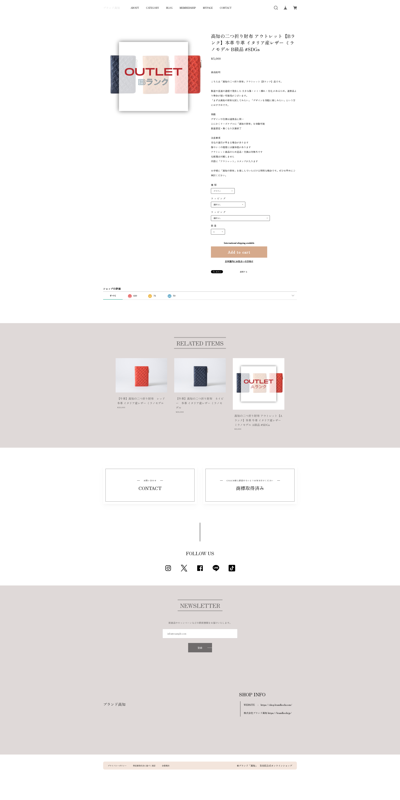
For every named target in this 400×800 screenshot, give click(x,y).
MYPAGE (208, 8)
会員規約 (165, 766)
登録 (200, 647)
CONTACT (226, 8)
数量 (214, 225)
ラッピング (218, 198)
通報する (243, 272)
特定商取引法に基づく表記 (144, 766)
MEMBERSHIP (188, 8)
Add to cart (239, 252)
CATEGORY (152, 8)
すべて (113, 295)
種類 (214, 184)
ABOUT (134, 8)
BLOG (169, 8)
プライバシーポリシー (117, 766)
